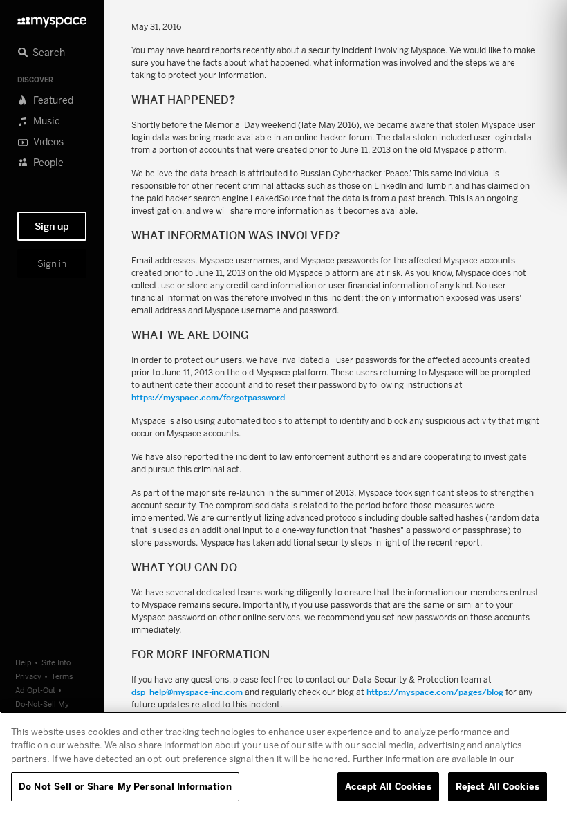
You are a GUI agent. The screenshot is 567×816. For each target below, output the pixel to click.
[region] (283, 764)
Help (23, 662)
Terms (62, 676)
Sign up (52, 226)
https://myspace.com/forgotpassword (208, 397)
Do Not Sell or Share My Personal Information (125, 786)
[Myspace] (51, 18)
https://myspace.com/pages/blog (434, 692)
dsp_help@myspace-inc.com (187, 692)
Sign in (51, 263)
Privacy (28, 676)
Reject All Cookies (497, 786)
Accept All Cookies (388, 786)
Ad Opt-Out (35, 690)
